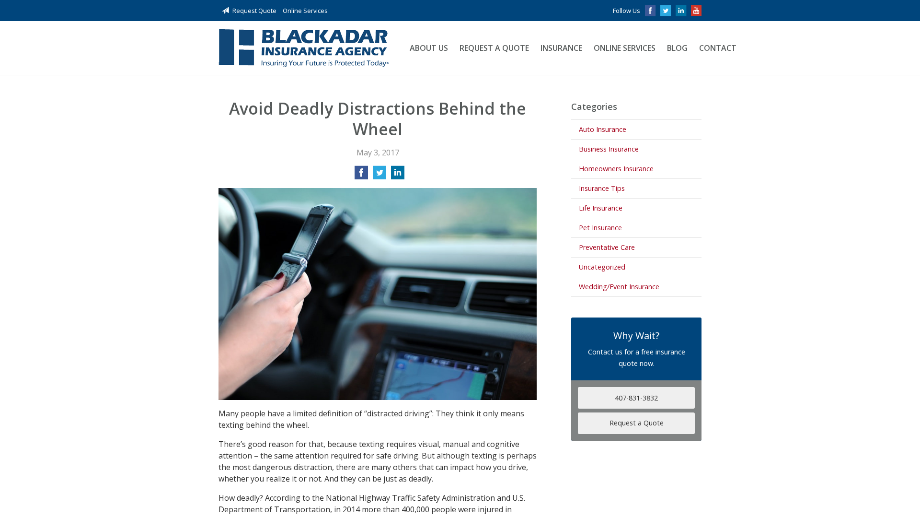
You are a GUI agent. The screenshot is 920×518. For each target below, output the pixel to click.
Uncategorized (602, 266)
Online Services (305, 10)
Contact (717, 48)
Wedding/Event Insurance (619, 286)
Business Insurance (609, 148)
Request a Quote (494, 48)
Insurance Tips (602, 188)
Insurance (561, 48)
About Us (429, 48)
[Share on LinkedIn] (397, 175)
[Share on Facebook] (361, 175)
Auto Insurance (602, 129)
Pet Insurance (600, 227)
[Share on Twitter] (379, 175)
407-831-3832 (636, 397)
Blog (677, 48)
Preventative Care (607, 247)
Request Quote (254, 10)
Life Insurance (600, 207)
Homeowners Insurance (616, 168)
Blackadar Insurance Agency (303, 48)
